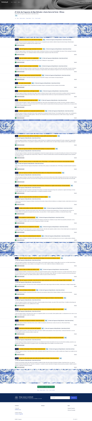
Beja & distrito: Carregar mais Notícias (46, 387)
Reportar (75, 45)
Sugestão (21, 414)
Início (12, 2)
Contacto (17, 414)
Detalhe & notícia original (20, 45)
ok (15, 45)
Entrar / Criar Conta (86, 2)
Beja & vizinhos (22, 18)
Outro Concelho (37, 18)
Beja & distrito (28, 18)
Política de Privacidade (71, 410)
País (33, 18)
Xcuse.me (19, 419)
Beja (16, 15)
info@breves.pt (18, 409)
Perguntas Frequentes (71, 408)
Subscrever (74, 397)
